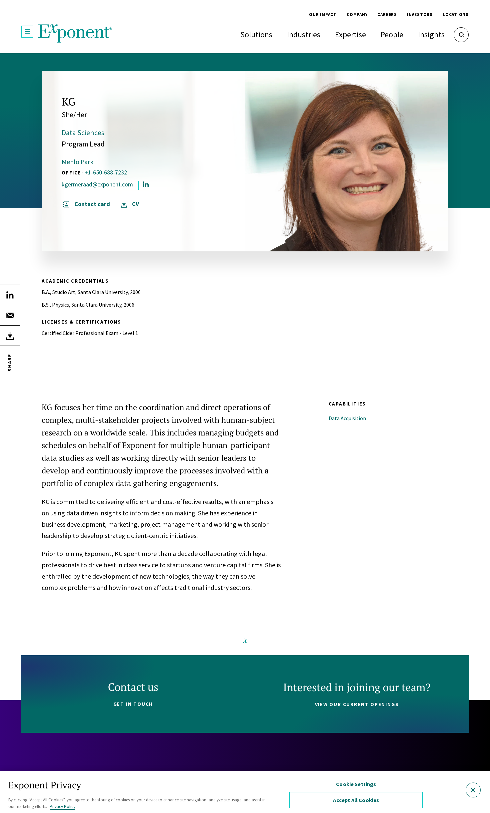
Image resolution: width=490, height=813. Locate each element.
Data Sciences (83, 132)
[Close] (473, 790)
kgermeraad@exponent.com (97, 184)
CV (135, 204)
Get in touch (133, 704)
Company (357, 14)
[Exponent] (75, 33)
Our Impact (323, 14)
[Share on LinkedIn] (10, 295)
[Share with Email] (10, 315)
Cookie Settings (356, 784)
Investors (420, 14)
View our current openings (357, 704)
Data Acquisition (347, 418)
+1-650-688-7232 (106, 172)
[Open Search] (461, 34)
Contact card (92, 204)
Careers (387, 14)
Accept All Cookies (356, 800)
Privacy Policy (62, 806)
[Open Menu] (27, 32)
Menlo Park (77, 161)
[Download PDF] (10, 336)
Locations (456, 14)
